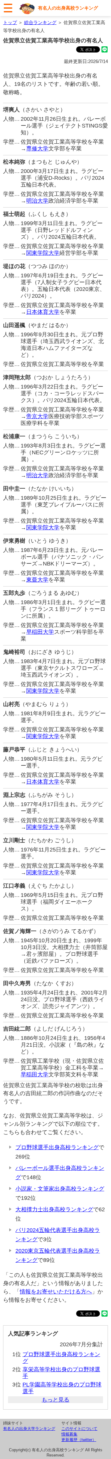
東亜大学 (37, 580)
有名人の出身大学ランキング (29, 1428)
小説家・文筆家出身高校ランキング (59, 1189)
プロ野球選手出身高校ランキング (57, 1147)
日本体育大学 (43, 312)
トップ (10, 22)
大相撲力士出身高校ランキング (54, 1209)
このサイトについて (79, 1428)
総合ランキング (40, 22)
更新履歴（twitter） (78, 1439)
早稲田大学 (40, 632)
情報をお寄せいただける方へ (56, 1292)
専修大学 (37, 148)
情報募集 (69, 1434)
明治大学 (37, 201)
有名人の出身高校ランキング (68, 8)
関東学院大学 (43, 253)
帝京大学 (37, 416)
